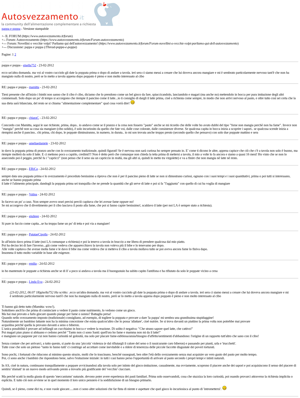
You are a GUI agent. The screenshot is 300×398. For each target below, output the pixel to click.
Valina (33, 194)
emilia (33, 263)
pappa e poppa (11, 28)
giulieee (34, 216)
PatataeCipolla (38, 234)
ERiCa (33, 169)
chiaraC (34, 117)
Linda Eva (35, 281)
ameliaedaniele (38, 143)
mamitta (34, 87)
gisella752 (29, 65)
